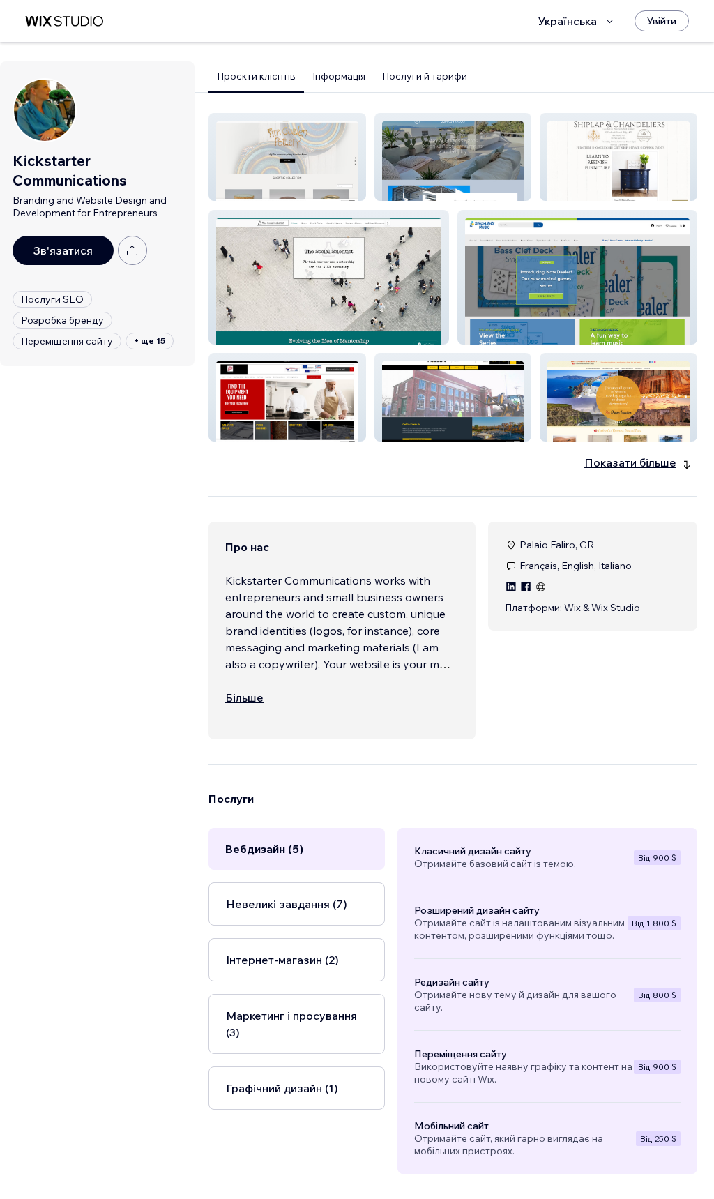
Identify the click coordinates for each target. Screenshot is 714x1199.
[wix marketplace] (64, 21)
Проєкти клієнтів (256, 76)
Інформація (338, 76)
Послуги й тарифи (424, 76)
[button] (287, 157)
